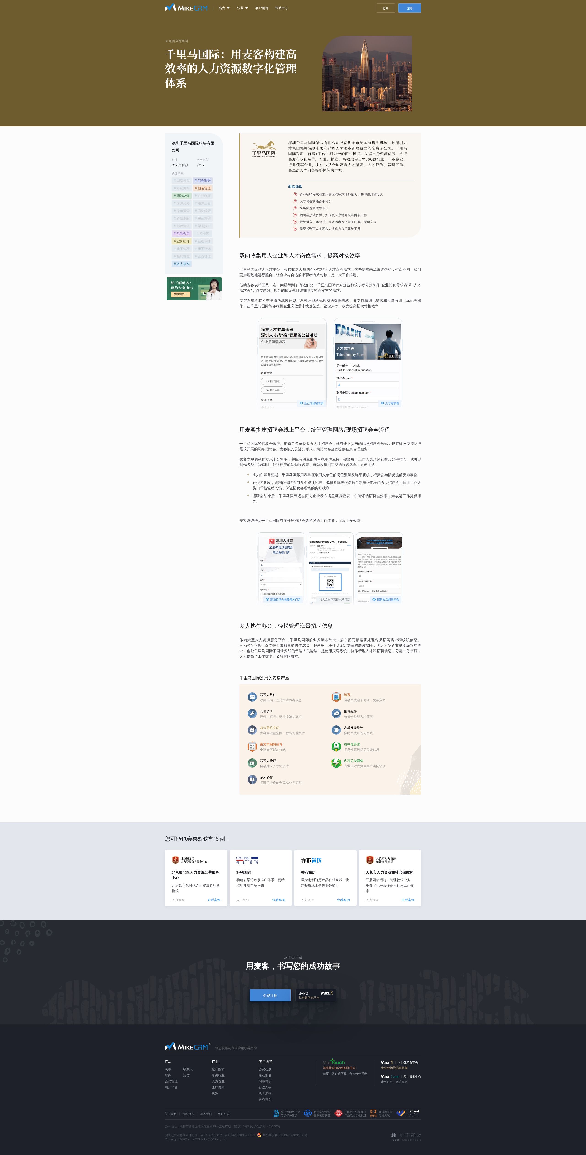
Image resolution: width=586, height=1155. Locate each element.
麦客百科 (387, 1081)
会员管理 (171, 1081)
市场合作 (188, 1114)
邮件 (168, 1075)
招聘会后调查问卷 (385, 599)
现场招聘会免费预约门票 (283, 599)
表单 (168, 1069)
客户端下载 (339, 1073)
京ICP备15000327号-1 (240, 1135)
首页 (326, 1073)
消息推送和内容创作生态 (339, 1068)
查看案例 (214, 900)
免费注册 (270, 995)
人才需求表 (389, 403)
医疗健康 (218, 1087)
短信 (186, 1075)
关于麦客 (171, 1114)
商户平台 (171, 1087)
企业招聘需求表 (311, 403)
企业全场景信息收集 (394, 1068)
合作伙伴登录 (358, 1073)
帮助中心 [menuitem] (281, 8)
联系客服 (401, 1081)
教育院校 (218, 1069)
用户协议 (224, 1114)
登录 (386, 8)
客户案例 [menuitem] (261, 8)
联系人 (188, 1069)
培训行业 (218, 1075)
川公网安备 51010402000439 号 (285, 1135)
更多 (215, 1093)
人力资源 (218, 1081)
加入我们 (206, 1114)
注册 (410, 8)
